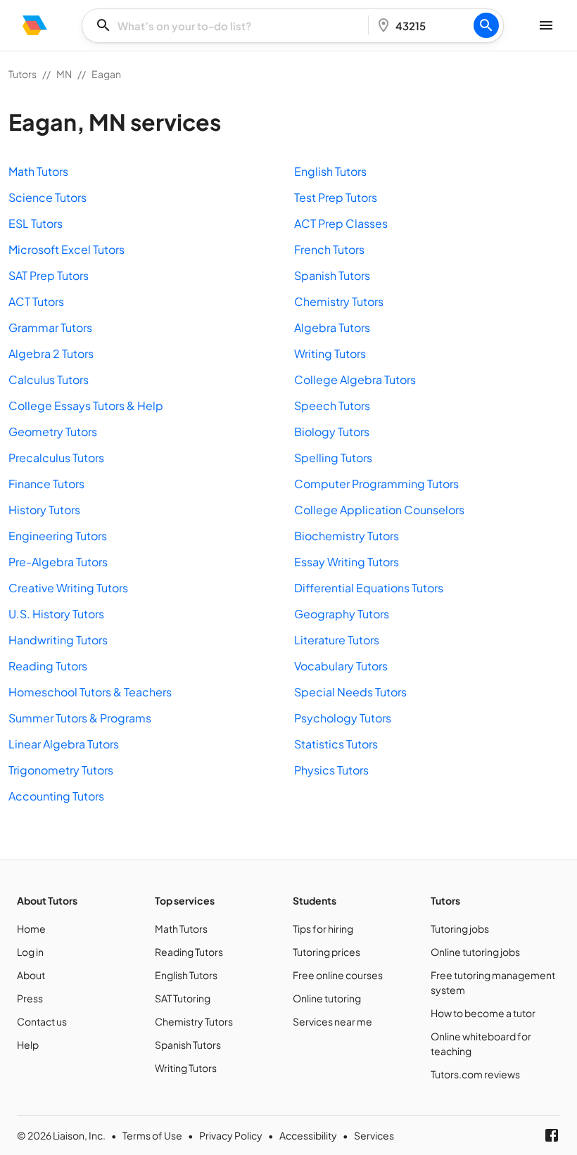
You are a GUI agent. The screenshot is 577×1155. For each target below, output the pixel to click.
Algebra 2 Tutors (51, 353)
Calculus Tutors (48, 379)
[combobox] (229, 25)
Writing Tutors (330, 353)
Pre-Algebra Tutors (58, 561)
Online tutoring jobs (475, 951)
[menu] (35, 25)
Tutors (22, 74)
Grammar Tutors (50, 327)
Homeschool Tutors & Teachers (90, 691)
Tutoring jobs (460, 928)
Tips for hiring (323, 928)
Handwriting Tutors (58, 639)
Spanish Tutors (332, 275)
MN (64, 74)
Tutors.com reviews (475, 1074)
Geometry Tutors (52, 431)
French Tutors (329, 249)
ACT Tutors (36, 301)
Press (30, 998)
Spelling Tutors (333, 457)
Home (31, 928)
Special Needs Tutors (350, 691)
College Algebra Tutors (355, 379)
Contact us (42, 1021)
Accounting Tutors (56, 796)
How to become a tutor (483, 1013)
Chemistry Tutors (338, 301)
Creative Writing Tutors (68, 587)
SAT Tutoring (182, 998)
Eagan (106, 74)
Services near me (332, 1021)
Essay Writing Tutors (346, 561)
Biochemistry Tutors (346, 535)
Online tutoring (327, 998)
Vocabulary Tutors (341, 665)
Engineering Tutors (57, 535)
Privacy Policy (230, 1135)
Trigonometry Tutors (60, 769)
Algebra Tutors (332, 327)
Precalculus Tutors (56, 457)
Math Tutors (38, 171)
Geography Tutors (341, 613)
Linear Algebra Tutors (63, 743)
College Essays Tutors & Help (85, 405)
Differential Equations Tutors (368, 587)
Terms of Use (152, 1135)
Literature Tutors (336, 639)
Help (28, 1044)
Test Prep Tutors (335, 197)
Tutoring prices (326, 951)
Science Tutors (47, 197)
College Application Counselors (379, 509)
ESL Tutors (35, 223)
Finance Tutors (46, 483)
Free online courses (338, 975)
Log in (30, 951)
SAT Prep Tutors (48, 275)
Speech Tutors (332, 405)
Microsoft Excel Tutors (66, 249)
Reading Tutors (47, 665)
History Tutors (44, 509)
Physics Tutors (331, 769)
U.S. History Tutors (56, 613)
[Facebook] (551, 1135)
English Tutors (330, 171)
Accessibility (308, 1135)
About (31, 975)
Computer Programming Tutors (376, 483)
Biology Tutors (331, 431)
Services (374, 1135)
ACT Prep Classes (341, 223)
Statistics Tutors (336, 743)
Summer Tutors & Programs (79, 717)
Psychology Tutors (342, 717)
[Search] (486, 25)
